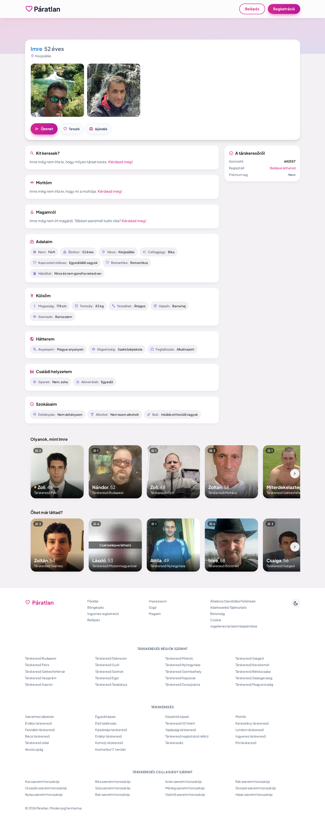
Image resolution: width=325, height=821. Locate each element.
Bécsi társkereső (37, 736)
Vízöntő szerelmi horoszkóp (185, 794)
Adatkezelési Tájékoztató (228, 607)
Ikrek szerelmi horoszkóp (183, 781)
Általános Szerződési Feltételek (233, 601)
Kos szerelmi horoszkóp (42, 781)
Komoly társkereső (109, 743)
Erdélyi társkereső (38, 723)
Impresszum (158, 601)
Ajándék (98, 128)
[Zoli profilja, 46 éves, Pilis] (57, 471)
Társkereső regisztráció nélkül (186, 736)
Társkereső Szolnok (109, 671)
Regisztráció (284, 8)
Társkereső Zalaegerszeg (253, 678)
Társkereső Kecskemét (252, 665)
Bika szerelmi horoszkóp (112, 781)
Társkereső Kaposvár (180, 678)
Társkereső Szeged (249, 658)
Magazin (155, 614)
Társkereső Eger (107, 678)
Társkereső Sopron (39, 684)
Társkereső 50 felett (180, 723)
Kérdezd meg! (120, 161)
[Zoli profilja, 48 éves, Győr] (173, 471)
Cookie (215, 620)
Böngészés (95, 607)
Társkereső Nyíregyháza (182, 665)
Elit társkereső (245, 743)
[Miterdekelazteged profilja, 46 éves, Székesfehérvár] (289, 471)
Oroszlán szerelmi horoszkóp (46, 788)
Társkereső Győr (107, 665)
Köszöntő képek (177, 716)
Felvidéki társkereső (40, 730)
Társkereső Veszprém (41, 678)
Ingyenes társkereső (250, 736)
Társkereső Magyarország (254, 684)
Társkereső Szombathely (183, 671)
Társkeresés (174, 743)
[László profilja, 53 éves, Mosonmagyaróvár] (115, 545)
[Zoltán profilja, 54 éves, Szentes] (57, 545)
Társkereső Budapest (40, 658)
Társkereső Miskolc (179, 658)
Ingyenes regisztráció (103, 614)
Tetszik (71, 128)
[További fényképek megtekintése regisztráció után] (57, 90)
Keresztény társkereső (252, 723)
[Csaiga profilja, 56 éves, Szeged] (289, 545)
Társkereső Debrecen (111, 658)
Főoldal (92, 601)
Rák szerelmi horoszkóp (252, 781)
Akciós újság (34, 749)
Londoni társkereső (249, 730)
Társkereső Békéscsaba (253, 671)
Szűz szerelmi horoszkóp (112, 788)
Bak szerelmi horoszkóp (112, 794)
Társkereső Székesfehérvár (45, 671)
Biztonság (217, 614)
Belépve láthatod (283, 168)
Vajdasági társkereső (180, 730)
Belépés (252, 8)
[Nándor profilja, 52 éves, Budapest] (115, 471)
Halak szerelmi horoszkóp (254, 794)
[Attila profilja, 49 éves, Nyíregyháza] (173, 545)
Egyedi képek (105, 716)
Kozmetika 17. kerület (110, 749)
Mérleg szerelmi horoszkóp (185, 788)
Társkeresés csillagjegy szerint (162, 772)
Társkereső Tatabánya (111, 684)
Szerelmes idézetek (39, 716)
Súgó (153, 607)
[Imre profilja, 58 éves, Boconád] (231, 545)
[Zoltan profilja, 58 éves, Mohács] (231, 471)
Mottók (240, 716)
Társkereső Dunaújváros (182, 684)
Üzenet (44, 128)
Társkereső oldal (37, 743)
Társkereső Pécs (37, 665)
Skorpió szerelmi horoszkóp (255, 788)
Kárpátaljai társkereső (111, 730)
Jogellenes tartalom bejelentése (233, 626)
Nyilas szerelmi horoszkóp (44, 794)
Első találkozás (105, 723)
